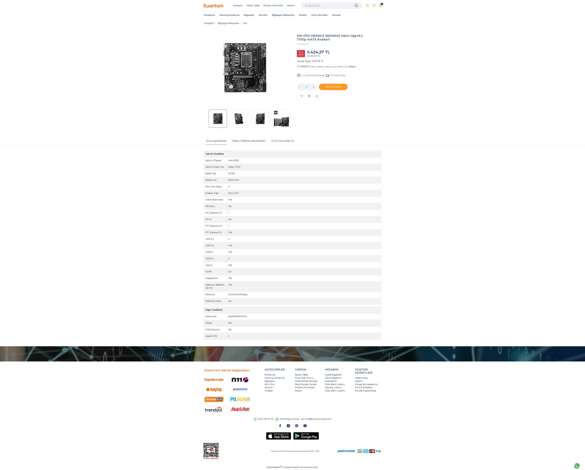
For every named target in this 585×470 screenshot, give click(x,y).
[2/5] (299, 44)
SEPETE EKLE (333, 86)
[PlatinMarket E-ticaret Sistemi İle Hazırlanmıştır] (346, 451)
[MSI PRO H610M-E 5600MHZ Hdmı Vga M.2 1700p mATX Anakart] (245, 68)
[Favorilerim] (374, 5)
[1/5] (298, 44)
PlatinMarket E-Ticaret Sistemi (283, 467)
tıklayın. (352, 66)
